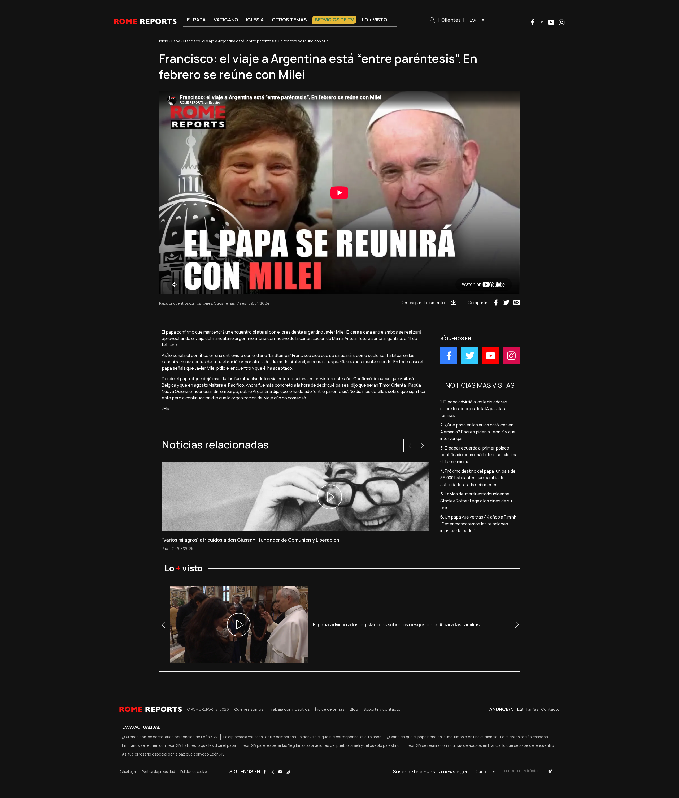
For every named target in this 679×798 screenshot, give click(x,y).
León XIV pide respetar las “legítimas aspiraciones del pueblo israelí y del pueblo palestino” (321, 745)
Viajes (241, 303)
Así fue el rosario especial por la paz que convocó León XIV (173, 754)
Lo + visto (374, 19)
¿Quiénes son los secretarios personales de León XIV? (170, 736)
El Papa (196, 19)
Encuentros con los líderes (190, 303)
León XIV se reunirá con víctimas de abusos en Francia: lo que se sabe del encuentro (480, 745)
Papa (175, 41)
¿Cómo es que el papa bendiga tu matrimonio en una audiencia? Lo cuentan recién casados (467, 736)
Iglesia (255, 19)
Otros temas (289, 19)
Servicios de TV (334, 19)
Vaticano (226, 19)
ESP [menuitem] (473, 20)
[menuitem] (475, 20)
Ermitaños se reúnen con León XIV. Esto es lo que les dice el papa (179, 745)
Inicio (163, 41)
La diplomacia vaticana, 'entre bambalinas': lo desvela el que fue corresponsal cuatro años (302, 736)
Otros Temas (224, 303)
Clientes (451, 20)
